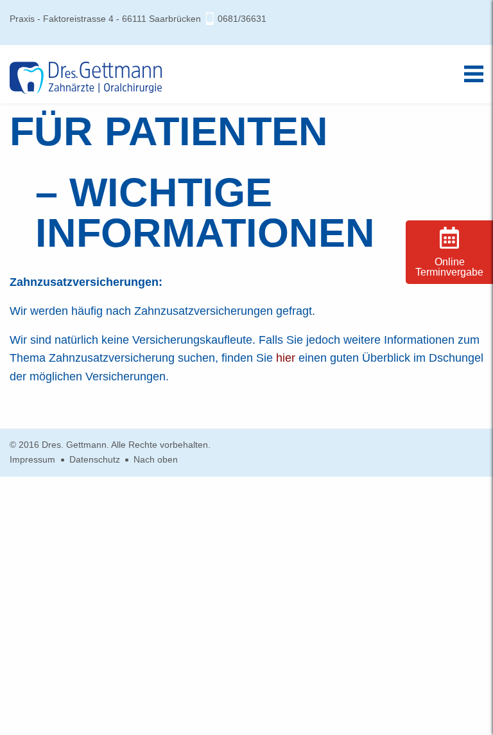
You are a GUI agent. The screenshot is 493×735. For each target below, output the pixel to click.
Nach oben (156, 459)
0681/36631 (242, 18)
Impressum (32, 459)
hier (285, 357)
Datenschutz (94, 459)
